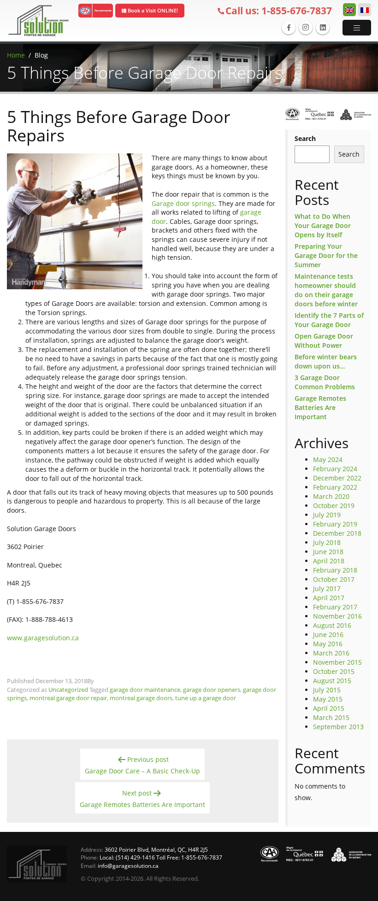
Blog (41, 55)
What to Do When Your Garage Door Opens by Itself (323, 225)
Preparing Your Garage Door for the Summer (326, 255)
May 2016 (328, 643)
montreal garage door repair (68, 698)
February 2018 (335, 570)
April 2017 (328, 597)
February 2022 (335, 487)
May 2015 (328, 699)
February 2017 (335, 607)
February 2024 (335, 468)
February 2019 (335, 524)
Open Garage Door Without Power (324, 341)
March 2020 (331, 496)
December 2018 (337, 533)
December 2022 (337, 478)
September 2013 (338, 726)
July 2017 (327, 588)
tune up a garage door (205, 698)
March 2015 (331, 717)
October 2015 (333, 671)
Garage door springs (183, 203)
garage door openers (211, 689)
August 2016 (332, 625)
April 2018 (328, 560)
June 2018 (328, 551)
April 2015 (328, 708)
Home (16, 55)
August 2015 (332, 680)
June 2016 (328, 634)
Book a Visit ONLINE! (152, 10)
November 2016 (337, 616)
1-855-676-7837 (278, 10)
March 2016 (331, 653)
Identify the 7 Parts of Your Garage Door (329, 320)
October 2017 (333, 579)
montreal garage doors (141, 698)
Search (305, 138)
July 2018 (327, 542)
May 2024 (328, 459)
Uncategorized (68, 689)
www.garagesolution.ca (43, 637)
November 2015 (337, 662)
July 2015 (327, 689)
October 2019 (333, 505)
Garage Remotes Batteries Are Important (320, 407)
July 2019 (327, 514)
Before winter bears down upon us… (326, 361)
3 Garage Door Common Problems (325, 382)
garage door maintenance (145, 689)
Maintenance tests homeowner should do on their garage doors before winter (326, 290)
